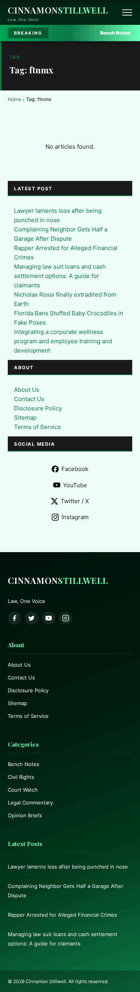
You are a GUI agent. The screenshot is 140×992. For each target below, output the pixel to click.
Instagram (75, 517)
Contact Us (29, 399)
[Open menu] (127, 12)
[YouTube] (48, 618)
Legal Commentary (30, 802)
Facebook (74, 469)
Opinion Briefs (25, 815)
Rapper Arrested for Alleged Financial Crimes (62, 915)
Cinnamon (58, 10)
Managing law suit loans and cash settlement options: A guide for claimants (60, 276)
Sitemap (25, 417)
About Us (26, 389)
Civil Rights (21, 777)
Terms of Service (37, 427)
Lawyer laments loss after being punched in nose (68, 866)
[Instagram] (65, 618)
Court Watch (23, 790)
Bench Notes (23, 764)
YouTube (75, 485)
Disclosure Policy (38, 408)
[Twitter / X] (31, 618)
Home (14, 99)
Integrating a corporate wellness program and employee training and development (63, 341)
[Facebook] (14, 618)
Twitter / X (75, 501)
